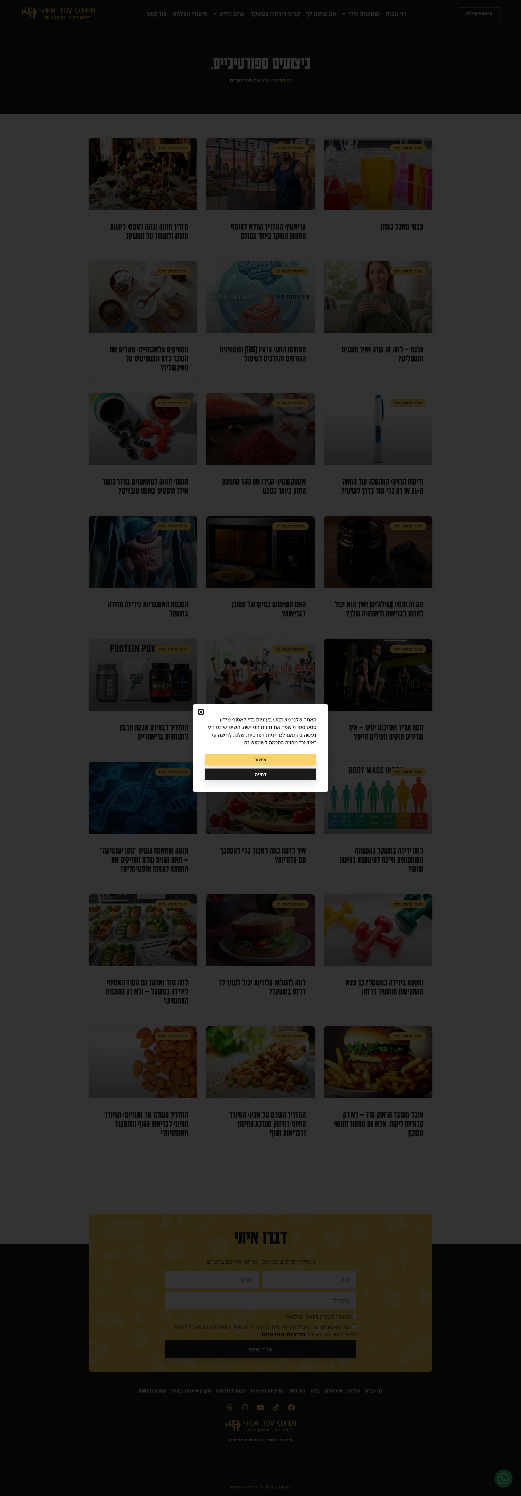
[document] (260, 748)
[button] (201, 712)
